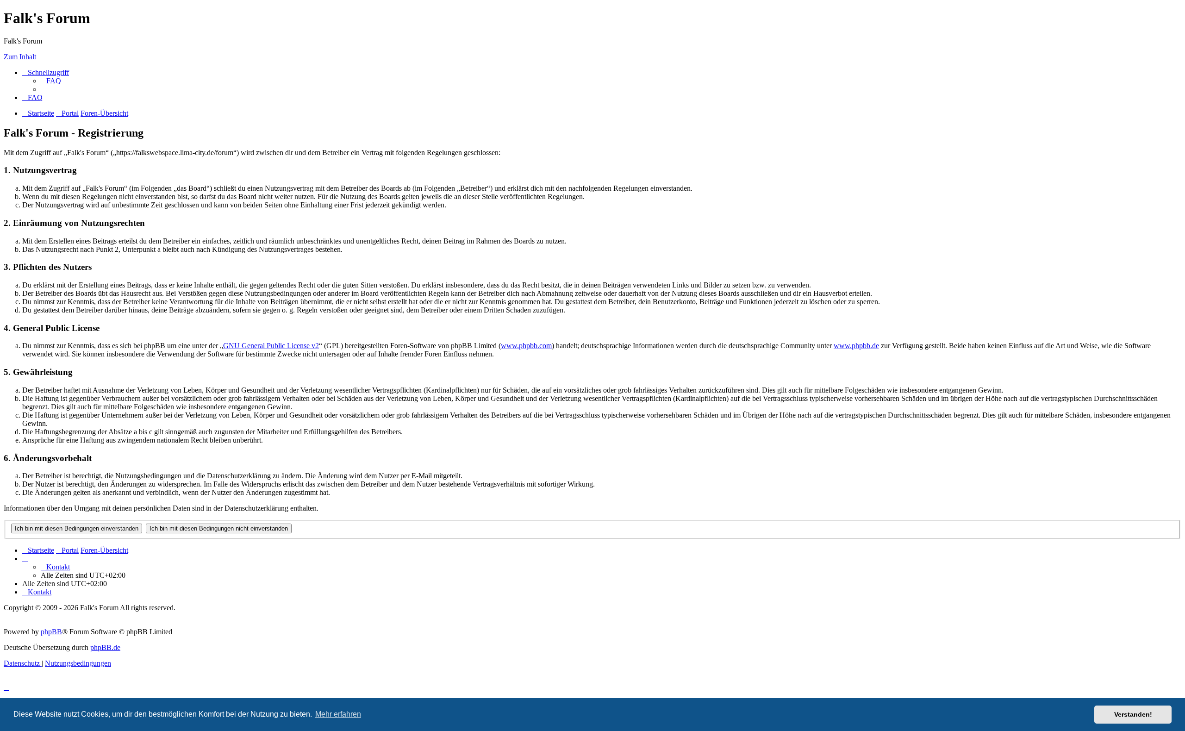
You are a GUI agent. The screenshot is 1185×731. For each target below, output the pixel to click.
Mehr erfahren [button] (338, 714)
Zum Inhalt (20, 57)
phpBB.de (105, 647)
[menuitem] (51, 81)
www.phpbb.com (526, 346)
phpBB (51, 632)
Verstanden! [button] (1133, 714)
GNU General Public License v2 (271, 346)
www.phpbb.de (856, 346)
